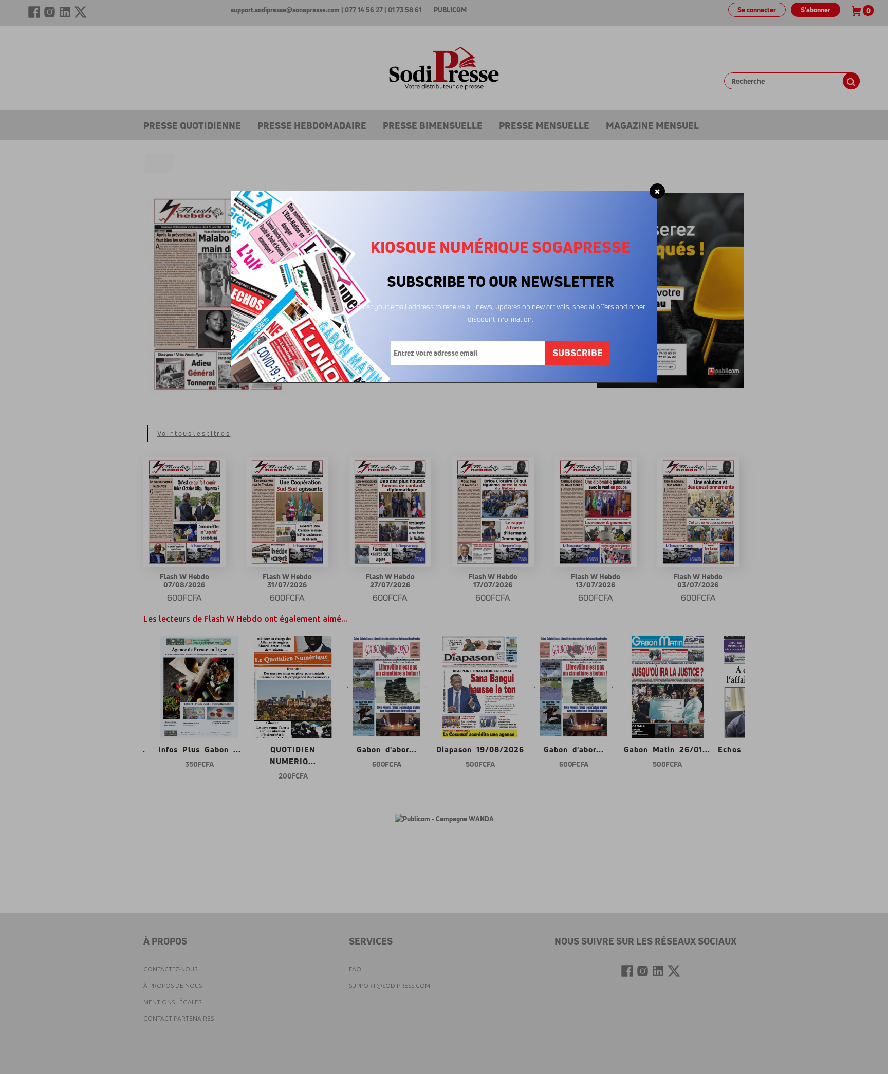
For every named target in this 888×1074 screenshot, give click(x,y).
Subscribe (577, 352)
